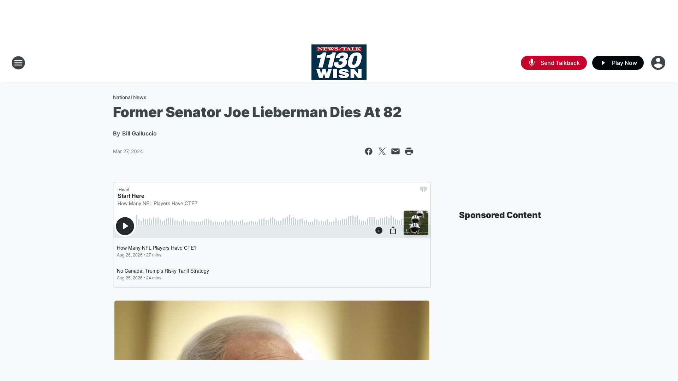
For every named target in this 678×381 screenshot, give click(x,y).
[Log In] (659, 63)
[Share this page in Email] (395, 151)
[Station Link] (339, 62)
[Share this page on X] (382, 151)
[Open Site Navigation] (18, 63)
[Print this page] (409, 151)
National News (130, 97)
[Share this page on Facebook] (369, 151)
